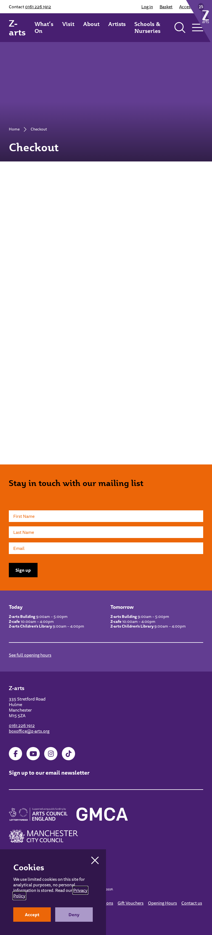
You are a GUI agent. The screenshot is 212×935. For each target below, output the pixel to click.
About (91, 24)
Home (14, 129)
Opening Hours (162, 903)
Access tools (191, 6)
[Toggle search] (180, 27)
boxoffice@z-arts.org (29, 731)
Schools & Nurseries (147, 27)
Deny (74, 914)
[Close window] (95, 860)
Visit (68, 24)
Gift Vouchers (131, 903)
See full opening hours (30, 655)
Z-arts (17, 27)
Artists (117, 24)
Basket (166, 6)
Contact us (191, 903)
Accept (32, 914)
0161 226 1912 (38, 6)
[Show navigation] (197, 27)
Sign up (23, 570)
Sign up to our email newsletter (49, 772)
